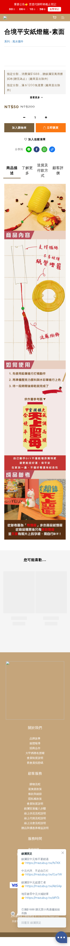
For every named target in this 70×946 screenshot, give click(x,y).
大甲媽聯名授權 (35, 753)
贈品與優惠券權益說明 (35, 828)
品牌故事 (35, 738)
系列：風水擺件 (14, 41)
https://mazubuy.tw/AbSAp (43, 886)
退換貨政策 (35, 789)
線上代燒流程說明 (35, 818)
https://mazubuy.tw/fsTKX (42, 863)
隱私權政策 (35, 798)
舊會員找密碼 (35, 763)
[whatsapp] (44, 149)
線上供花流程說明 (35, 813)
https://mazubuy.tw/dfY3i (42, 898)
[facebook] (36, 149)
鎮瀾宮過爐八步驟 (35, 808)
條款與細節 (35, 794)
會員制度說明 (35, 758)
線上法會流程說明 (35, 823)
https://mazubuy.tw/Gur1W (43, 874)
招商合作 (35, 748)
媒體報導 (35, 743)
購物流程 (35, 784)
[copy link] (52, 149)
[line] (29, 149)
